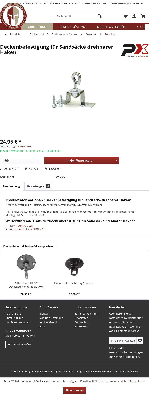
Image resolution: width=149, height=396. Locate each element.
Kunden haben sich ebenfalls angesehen (28, 246)
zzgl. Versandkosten (21, 146)
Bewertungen (38, 186)
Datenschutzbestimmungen (126, 352)
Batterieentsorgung (86, 313)
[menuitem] (79, 16)
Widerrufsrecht (49, 322)
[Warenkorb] (143, 16)
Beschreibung (11, 186)
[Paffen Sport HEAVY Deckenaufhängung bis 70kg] (26, 266)
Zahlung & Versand (51, 318)
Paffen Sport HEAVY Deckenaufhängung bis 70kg (26, 284)
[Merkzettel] (125, 16)
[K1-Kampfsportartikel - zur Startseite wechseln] (13, 16)
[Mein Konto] (134, 16)
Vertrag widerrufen (19, 344)
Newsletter (81, 318)
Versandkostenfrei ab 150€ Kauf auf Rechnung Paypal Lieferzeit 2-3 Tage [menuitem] (75, 3)
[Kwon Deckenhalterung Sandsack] (74, 266)
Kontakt (44, 313)
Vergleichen (10, 168)
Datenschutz (82, 322)
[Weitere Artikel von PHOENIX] (135, 50)
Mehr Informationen (132, 381)
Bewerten (54, 168)
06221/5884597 (18, 331)
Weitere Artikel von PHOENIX (26, 229)
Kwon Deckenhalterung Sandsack (74, 283)
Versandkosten (66, 371)
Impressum (81, 326)
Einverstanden (75, 390)
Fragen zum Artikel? (20, 225)
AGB (42, 326)
